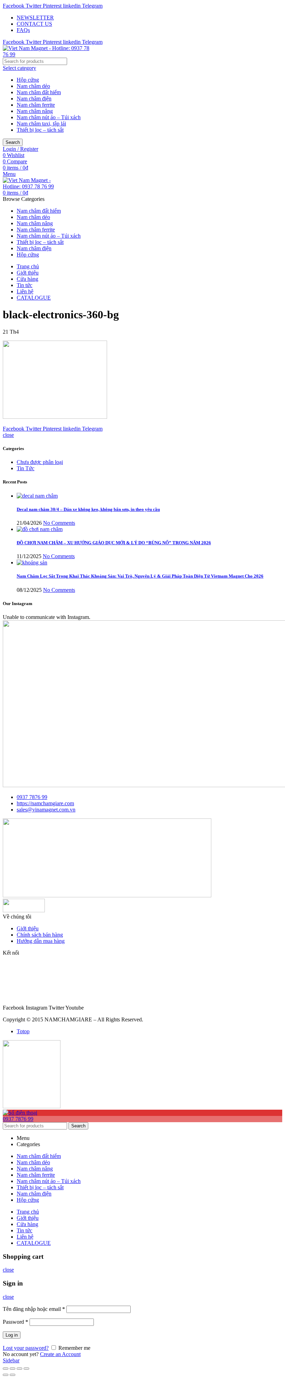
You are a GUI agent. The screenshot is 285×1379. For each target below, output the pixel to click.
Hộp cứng (28, 80)
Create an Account (60, 1354)
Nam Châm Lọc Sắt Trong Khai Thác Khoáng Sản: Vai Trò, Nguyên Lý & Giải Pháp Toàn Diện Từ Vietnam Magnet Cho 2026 (140, 576)
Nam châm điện (34, 98)
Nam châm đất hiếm (39, 92)
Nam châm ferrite (36, 105)
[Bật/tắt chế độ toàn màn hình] (19, 1369)
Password (15, 1322)
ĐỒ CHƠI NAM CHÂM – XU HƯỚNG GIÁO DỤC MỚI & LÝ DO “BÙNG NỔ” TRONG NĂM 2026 (114, 542)
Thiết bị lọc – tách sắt (40, 130)
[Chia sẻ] (12, 1369)
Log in (12, 1335)
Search (13, 142)
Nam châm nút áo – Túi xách (49, 117)
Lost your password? (26, 1348)
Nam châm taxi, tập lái (41, 124)
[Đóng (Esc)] (5, 1369)
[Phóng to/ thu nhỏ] (26, 1369)
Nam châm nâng (35, 111)
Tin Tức (25, 468)
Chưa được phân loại (40, 462)
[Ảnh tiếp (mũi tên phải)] (12, 1375)
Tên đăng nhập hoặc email (34, 1309)
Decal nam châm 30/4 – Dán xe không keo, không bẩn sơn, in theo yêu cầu (88, 509)
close (8, 435)
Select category (19, 68)
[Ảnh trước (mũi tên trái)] (5, 1375)
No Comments (59, 523)
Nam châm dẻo (33, 86)
